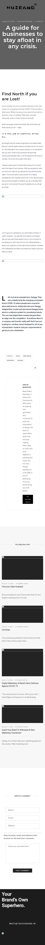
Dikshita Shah (22, 727)
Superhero (10, 360)
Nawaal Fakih (23, 583)
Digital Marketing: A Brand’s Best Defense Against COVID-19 (20, 684)
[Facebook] (7, 938)
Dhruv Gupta (22, 680)
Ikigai (18, 356)
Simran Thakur (22, 627)
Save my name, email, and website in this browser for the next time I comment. (20, 836)
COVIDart (6, 630)
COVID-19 (39, 21)
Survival (20, 360)
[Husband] (20, 8)
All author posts (28, 499)
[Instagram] (11, 938)
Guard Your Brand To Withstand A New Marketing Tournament (18, 731)
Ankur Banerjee (26, 21)
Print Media (27, 356)
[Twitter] (3, 938)
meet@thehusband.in (22, 924)
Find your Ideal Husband (12, 586)
